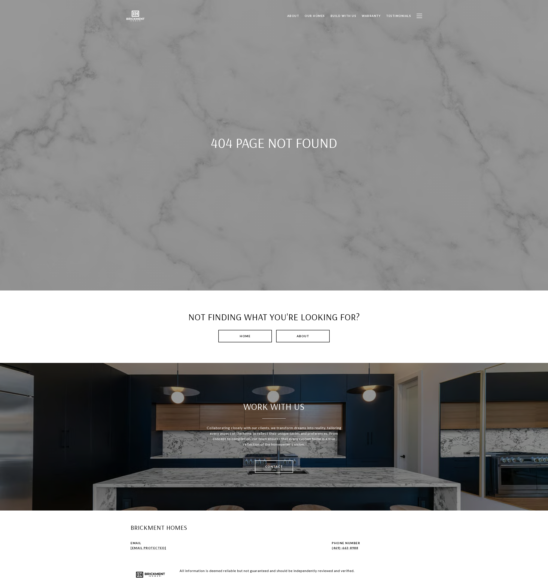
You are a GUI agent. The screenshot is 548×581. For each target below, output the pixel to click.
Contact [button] (274, 466)
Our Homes (315, 16)
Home (245, 336)
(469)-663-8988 (345, 548)
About (303, 336)
